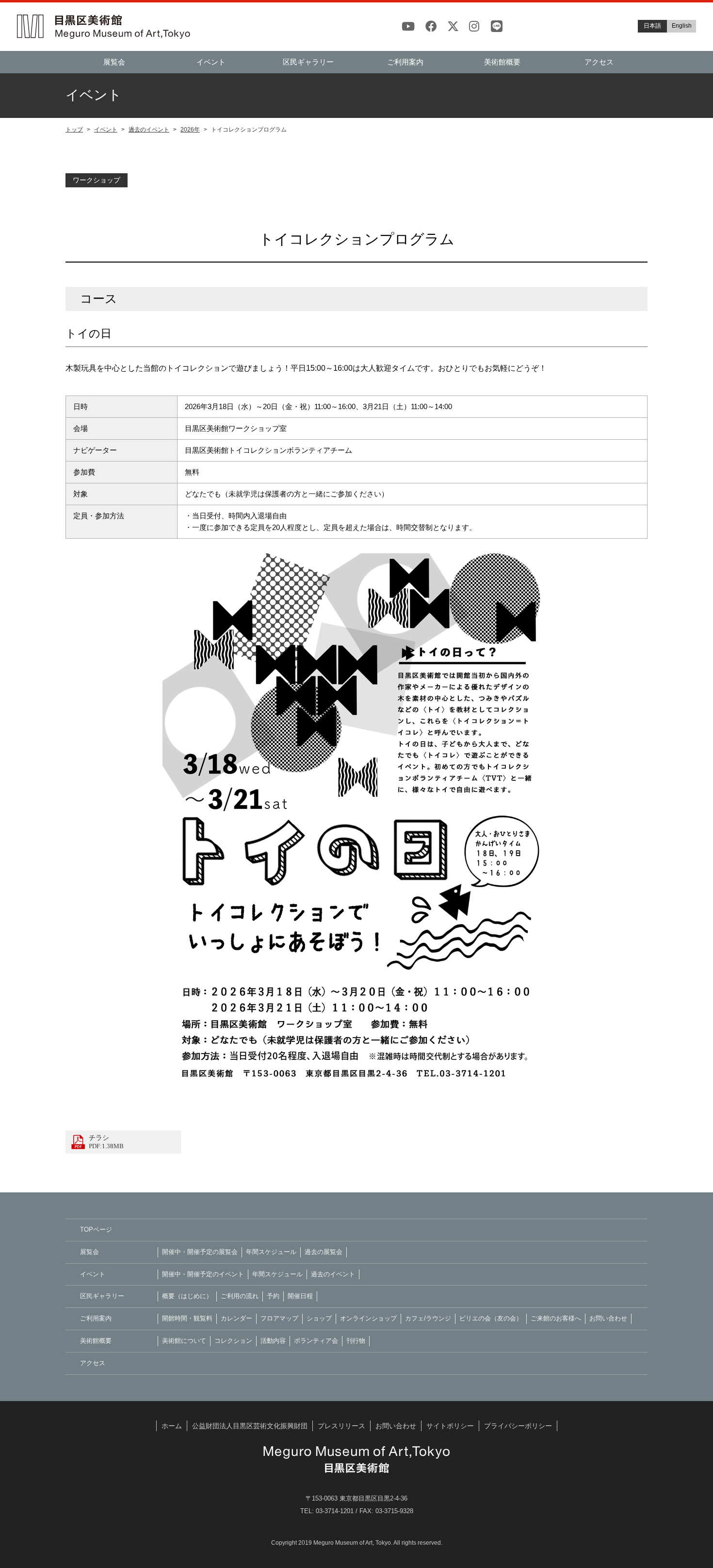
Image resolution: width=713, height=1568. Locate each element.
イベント (211, 62)
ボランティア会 (316, 1340)
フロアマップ (279, 1318)
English (682, 25)
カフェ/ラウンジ (428, 1318)
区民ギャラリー (308, 62)
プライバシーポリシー (518, 1426)
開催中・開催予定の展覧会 (200, 1251)
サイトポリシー (450, 1426)
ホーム (172, 1426)
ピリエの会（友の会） (490, 1318)
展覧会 (114, 62)
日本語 (652, 25)
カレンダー (236, 1318)
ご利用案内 (405, 62)
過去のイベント (149, 129)
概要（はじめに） (187, 1296)
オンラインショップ (368, 1318)
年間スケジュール (271, 1251)
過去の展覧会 (323, 1251)
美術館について (184, 1340)
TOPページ (96, 1229)
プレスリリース (341, 1426)
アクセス (599, 62)
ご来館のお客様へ (556, 1318)
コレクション (233, 1340)
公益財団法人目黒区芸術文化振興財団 (250, 1426)
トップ (74, 129)
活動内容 (273, 1340)
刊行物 (355, 1340)
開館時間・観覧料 (187, 1318)
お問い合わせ (608, 1318)
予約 (273, 1296)
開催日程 (300, 1296)
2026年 (190, 129)
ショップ (319, 1318)
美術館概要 (502, 62)
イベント (105, 129)
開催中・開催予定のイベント (203, 1274)
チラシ (106, 1142)
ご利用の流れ (240, 1296)
